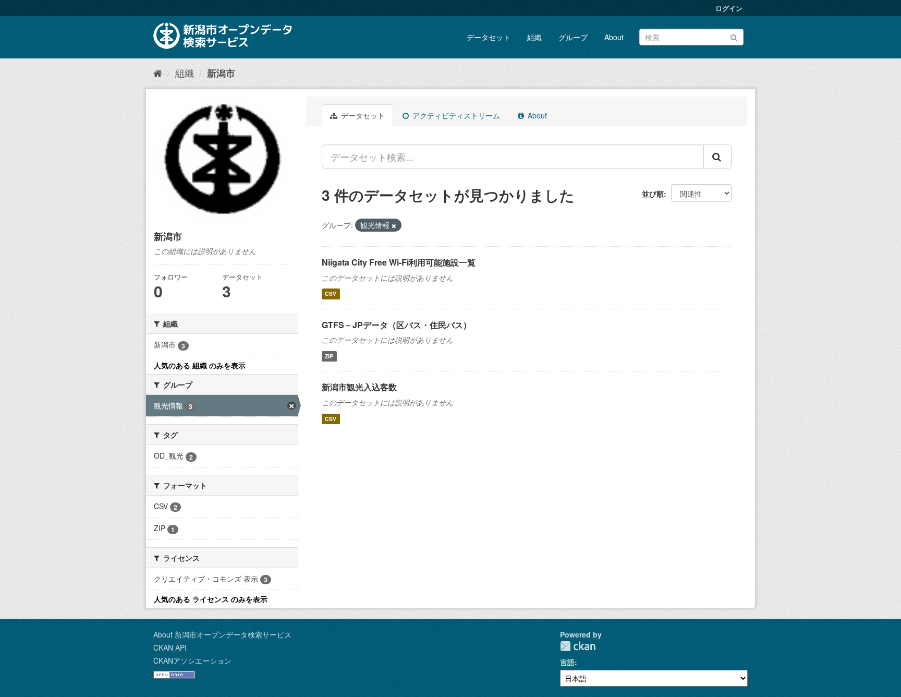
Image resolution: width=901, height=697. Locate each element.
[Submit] (733, 36)
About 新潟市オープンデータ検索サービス (222, 634)
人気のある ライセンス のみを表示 (210, 599)
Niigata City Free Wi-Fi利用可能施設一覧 (399, 262)
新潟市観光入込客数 (359, 387)
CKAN (577, 646)
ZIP (329, 356)
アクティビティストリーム (455, 115)
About (614, 37)
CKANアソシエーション (192, 660)
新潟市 (221, 73)
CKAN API (170, 647)
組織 (534, 37)
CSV (330, 294)
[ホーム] (157, 72)
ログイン (728, 8)
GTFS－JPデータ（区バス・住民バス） (396, 325)
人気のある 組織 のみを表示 (200, 365)
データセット (488, 37)
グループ (573, 37)
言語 (567, 662)
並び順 (653, 193)
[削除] (394, 225)
